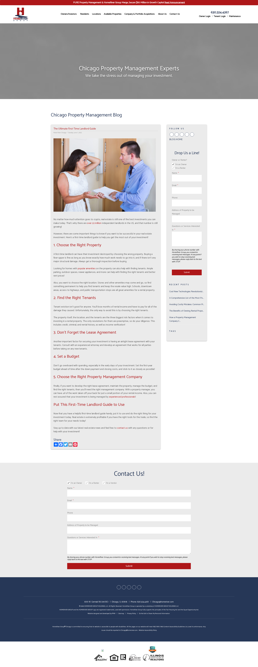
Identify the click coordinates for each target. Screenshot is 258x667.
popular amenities (87, 268)
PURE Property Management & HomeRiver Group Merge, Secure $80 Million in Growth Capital (129, 3)
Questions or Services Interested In (186, 228)
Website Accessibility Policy (148, 630)
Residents (84, 14)
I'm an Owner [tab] (181, 164)
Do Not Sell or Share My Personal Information (154, 613)
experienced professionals (122, 397)
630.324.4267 (220, 12)
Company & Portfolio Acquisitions (139, 14)
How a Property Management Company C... (182, 319)
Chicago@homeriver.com (163, 602)
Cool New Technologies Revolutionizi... (186, 291)
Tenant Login (220, 16)
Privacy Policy (131, 613)
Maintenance (235, 16)
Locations (96, 14)
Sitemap (121, 613)
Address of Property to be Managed (183, 212)
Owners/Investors (69, 14)
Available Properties (112, 14)
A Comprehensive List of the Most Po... (186, 298)
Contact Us (175, 14)
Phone (175, 197)
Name (174, 173)
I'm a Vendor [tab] (111, 483)
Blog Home (176, 139)
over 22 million (94, 223)
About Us (162, 14)
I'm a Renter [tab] (180, 168)
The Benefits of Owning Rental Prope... (186, 311)
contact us (122, 428)
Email (174, 185)
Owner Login (204, 16)
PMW (113, 613)
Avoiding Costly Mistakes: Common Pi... (186, 304)
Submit (187, 272)
